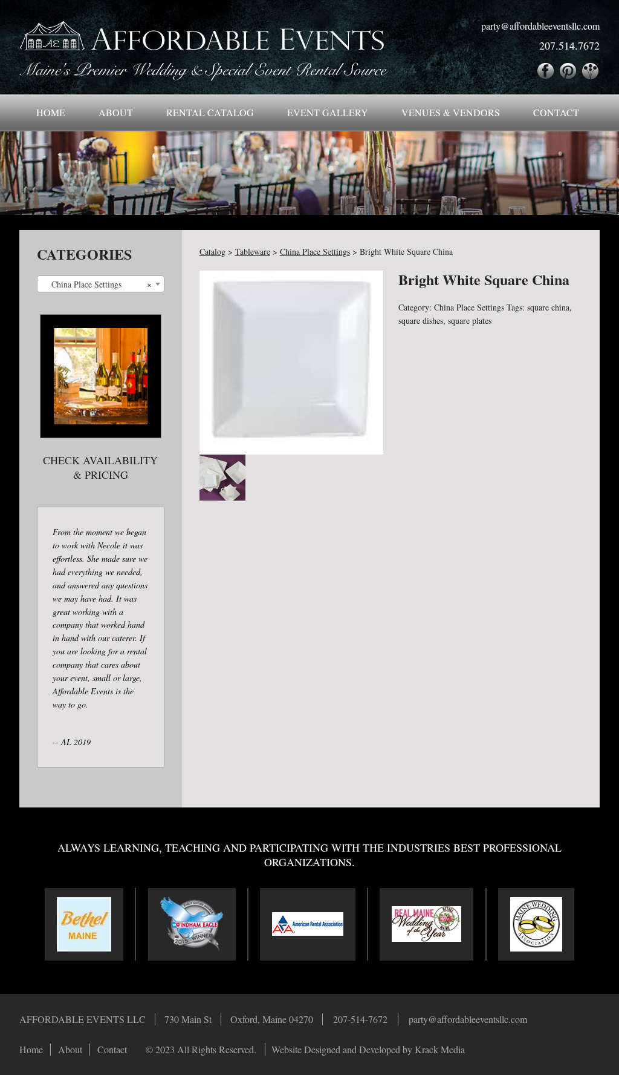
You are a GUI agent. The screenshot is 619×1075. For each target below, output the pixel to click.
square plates (469, 320)
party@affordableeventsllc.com (540, 26)
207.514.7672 (569, 45)
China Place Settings (469, 307)
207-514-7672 (360, 1019)
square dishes (420, 320)
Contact (556, 112)
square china (548, 307)
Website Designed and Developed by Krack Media (368, 1049)
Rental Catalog (210, 112)
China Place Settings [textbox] (97, 284)
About (116, 112)
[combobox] (100, 283)
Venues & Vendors (450, 112)
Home (50, 112)
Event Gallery (327, 112)
